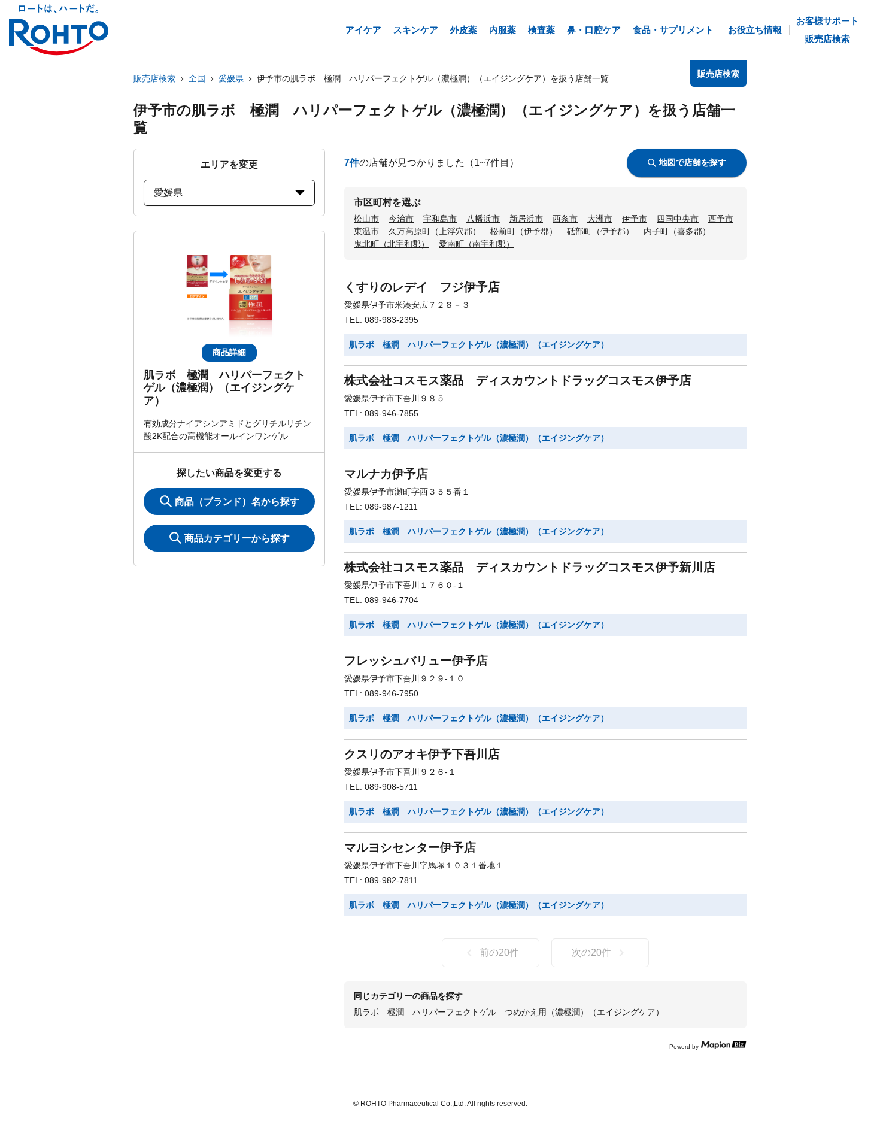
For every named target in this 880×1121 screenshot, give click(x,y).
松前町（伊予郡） (523, 231)
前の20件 (499, 952)
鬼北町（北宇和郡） (391, 244)
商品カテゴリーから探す (237, 538)
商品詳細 (229, 352)
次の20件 (591, 952)
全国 (197, 78)
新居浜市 (526, 218)
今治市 (401, 218)
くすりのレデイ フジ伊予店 (422, 286)
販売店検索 (154, 78)
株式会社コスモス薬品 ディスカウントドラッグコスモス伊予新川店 (529, 567)
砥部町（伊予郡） (600, 231)
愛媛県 (231, 78)
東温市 (366, 231)
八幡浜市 (483, 218)
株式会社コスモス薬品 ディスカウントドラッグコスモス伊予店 (517, 380)
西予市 (720, 218)
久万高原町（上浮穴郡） (435, 231)
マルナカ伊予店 (386, 473)
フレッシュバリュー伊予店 (416, 660)
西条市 (565, 218)
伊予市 (634, 218)
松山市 (366, 218)
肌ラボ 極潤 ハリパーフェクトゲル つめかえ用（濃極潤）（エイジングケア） (509, 1012)
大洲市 (599, 218)
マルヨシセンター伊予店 (410, 847)
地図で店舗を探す (692, 162)
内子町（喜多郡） (677, 231)
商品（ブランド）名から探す (237, 501)
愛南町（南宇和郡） (476, 244)
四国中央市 (678, 218)
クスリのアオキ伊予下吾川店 (422, 754)
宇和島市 (440, 218)
